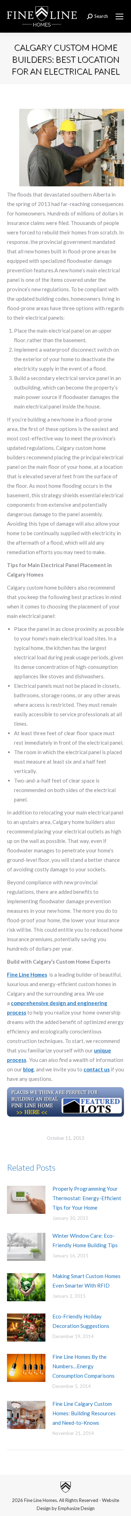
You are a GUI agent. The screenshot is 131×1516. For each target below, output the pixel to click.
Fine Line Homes (27, 974)
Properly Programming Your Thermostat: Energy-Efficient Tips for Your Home (86, 1198)
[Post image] (26, 1200)
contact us (96, 1069)
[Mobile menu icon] (119, 16)
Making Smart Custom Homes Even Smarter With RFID (86, 1281)
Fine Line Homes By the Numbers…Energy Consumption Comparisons (83, 1366)
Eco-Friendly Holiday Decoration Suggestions (80, 1321)
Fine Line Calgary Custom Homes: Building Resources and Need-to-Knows (84, 1413)
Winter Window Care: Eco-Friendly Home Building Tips (85, 1240)
